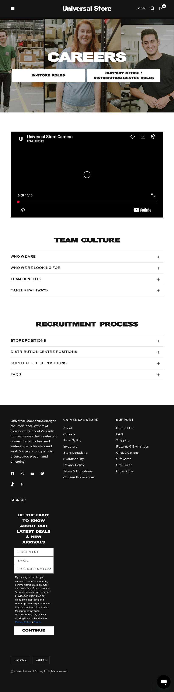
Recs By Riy (72, 440)
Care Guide (124, 471)
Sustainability (73, 458)
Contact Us (124, 428)
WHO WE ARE (23, 256)
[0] (160, 8)
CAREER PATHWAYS (29, 290)
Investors (70, 446)
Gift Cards (123, 458)
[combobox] (32, 569)
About (67, 428)
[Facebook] (15, 473)
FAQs (16, 374)
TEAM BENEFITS (26, 279)
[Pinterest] (45, 473)
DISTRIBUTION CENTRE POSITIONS (44, 352)
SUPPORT (125, 419)
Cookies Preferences (79, 477)
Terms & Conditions (78, 471)
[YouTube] (35, 474)
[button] (48, 75)
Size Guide (124, 465)
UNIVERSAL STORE (80, 419)
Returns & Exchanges (132, 446)
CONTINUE (33, 630)
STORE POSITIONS (28, 340)
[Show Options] (50, 569)
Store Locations (75, 452)
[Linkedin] (25, 484)
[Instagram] (25, 473)
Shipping (122, 440)
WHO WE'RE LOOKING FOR (36, 268)
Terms (37, 622)
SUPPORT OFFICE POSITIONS (39, 363)
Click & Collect (127, 452)
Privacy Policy (73, 465)
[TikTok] (15, 484)
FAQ (119, 434)
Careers (69, 434)
